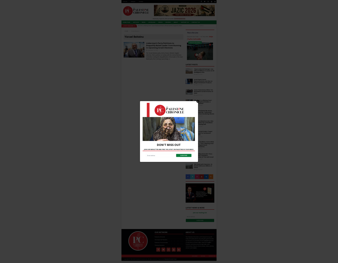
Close (197, 101)
